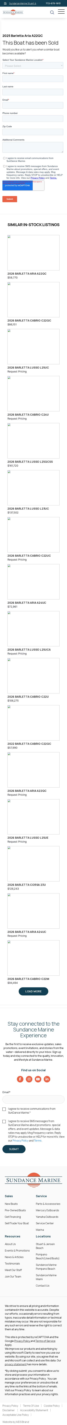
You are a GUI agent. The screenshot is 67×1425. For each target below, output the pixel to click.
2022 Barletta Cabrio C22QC (29, 744)
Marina (40, 1230)
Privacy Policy (20, 1140)
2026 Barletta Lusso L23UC (28, 508)
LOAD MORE (33, 991)
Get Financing (13, 1217)
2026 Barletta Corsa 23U (26, 885)
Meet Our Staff (13, 1270)
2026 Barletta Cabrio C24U (28, 414)
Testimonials (12, 1263)
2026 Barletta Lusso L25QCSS (30, 461)
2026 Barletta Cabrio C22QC (29, 320)
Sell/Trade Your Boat (17, 1223)
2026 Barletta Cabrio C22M (28, 979)
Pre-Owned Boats (15, 1210)
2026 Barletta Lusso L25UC (28, 367)
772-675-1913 (53, 3)
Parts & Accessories (48, 1204)
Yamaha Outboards (47, 1217)
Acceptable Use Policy (15, 1415)
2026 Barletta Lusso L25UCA (29, 649)
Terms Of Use (31, 1405)
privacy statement (16, 1364)
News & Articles (14, 1257)
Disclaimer (8, 1410)
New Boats (11, 1204)
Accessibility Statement (34, 1410)
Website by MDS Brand (15, 1422)
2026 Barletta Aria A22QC (27, 273)
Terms (37, 1140)
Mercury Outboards (47, 1210)
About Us (10, 1244)
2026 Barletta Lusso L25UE (27, 837)
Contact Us (42, 1285)
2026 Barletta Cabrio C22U (28, 696)
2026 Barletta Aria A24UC (26, 603)
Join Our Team (13, 1276)
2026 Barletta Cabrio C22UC (29, 555)
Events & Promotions (17, 1250)
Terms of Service (45, 1341)
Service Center (45, 1223)
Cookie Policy (52, 1405)
